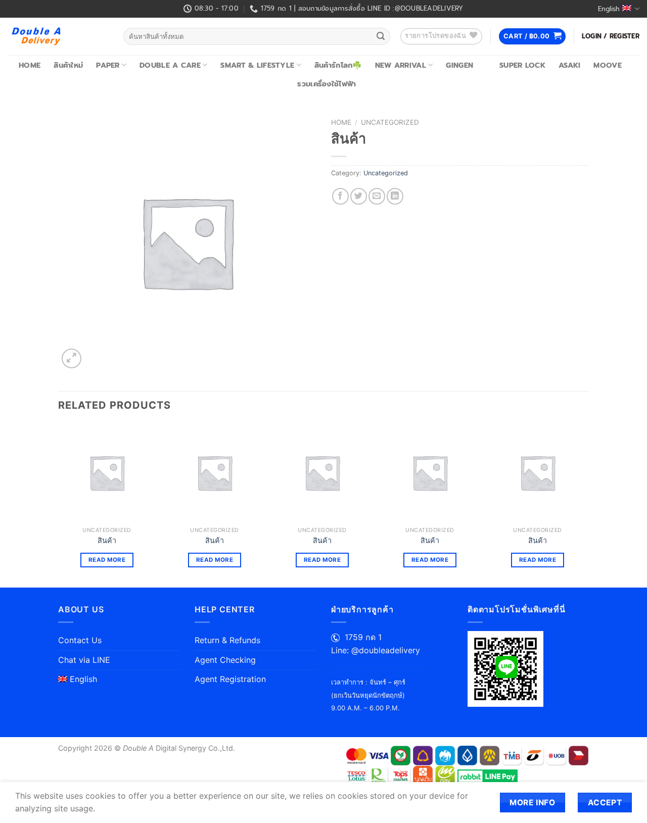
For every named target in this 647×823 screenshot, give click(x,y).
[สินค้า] (107, 472)
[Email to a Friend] (376, 196)
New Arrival (400, 65)
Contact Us (80, 640)
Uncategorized (390, 122)
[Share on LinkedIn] (395, 196)
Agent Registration (230, 679)
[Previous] (58, 505)
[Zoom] (71, 358)
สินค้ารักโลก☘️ (338, 65)
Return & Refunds (227, 640)
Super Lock (522, 65)
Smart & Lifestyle (257, 65)
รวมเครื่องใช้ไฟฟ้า (326, 83)
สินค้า (107, 540)
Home (29, 65)
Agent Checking (225, 660)
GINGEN (459, 65)
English (609, 9)
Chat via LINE (84, 660)
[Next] (585, 505)
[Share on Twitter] (358, 196)
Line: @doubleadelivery (375, 650)
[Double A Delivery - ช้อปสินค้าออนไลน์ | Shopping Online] (58, 36)
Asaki (569, 65)
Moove (607, 65)
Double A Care (170, 65)
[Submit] (380, 36)
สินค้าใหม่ (68, 65)
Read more (106, 559)
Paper (107, 65)
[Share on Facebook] (340, 196)
